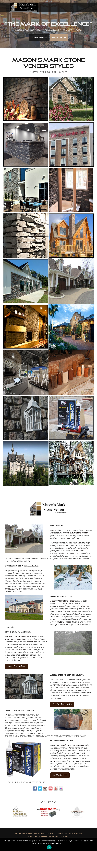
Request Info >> (59, 37)
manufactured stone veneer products (66, 553)
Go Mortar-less (60, 775)
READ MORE (26, 98)
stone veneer (62, 545)
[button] (90, 7)
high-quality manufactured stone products (24, 588)
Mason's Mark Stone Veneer (24, 7)
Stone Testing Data (16, 666)
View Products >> (38, 37)
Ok (49, 847)
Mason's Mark (25, 649)
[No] (94, 844)
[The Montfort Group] (48, 812)
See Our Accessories (62, 704)
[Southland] (77, 812)
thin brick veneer (61, 685)
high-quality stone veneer (76, 533)
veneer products (33, 642)
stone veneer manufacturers (17, 639)
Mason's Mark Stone (59, 530)
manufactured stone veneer (72, 745)
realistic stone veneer (61, 622)
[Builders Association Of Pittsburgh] (20, 812)
